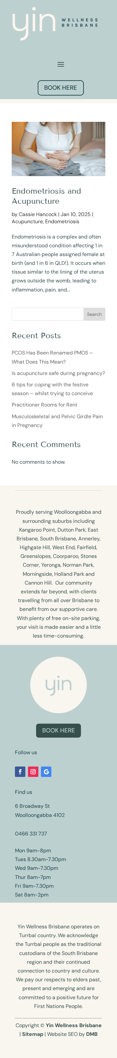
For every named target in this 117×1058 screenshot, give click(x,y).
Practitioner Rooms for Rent (44, 404)
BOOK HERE (60, 88)
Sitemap (32, 1034)
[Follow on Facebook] (20, 772)
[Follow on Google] (46, 772)
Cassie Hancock (38, 214)
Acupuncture (27, 221)
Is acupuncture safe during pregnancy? (58, 373)
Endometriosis (62, 221)
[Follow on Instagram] (33, 772)
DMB (92, 1034)
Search (94, 314)
